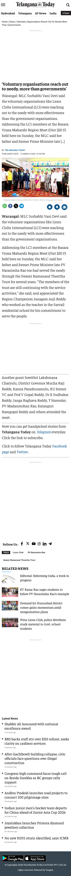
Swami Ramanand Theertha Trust (19, 560)
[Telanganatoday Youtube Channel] (34, 544)
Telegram (43, 431)
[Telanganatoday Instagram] (39, 544)
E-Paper (66, 13)
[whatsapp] (4, 206)
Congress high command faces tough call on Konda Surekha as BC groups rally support (36, 777)
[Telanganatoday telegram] (50, 544)
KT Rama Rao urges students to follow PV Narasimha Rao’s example (44, 591)
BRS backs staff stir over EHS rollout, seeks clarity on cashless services (37, 741)
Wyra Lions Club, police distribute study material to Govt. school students (43, 624)
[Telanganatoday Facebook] (22, 544)
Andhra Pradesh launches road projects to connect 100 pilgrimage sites (36, 794)
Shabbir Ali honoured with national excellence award (31, 725)
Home (5, 21)
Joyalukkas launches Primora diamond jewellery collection (34, 825)
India (53, 13)
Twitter (23, 451)
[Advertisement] (35, 499)
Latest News (10, 718)
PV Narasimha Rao (36, 552)
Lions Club (18, 552)
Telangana (25, 13)
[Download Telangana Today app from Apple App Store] (49, 207)
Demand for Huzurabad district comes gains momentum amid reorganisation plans (41, 607)
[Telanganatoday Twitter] (27, 544)
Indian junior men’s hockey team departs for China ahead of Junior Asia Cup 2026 (36, 809)
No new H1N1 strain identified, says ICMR (36, 838)
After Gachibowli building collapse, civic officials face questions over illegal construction (35, 758)
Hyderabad (8, 13)
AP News (40, 13)
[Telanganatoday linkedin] (44, 544)
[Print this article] (64, 207)
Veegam (49, 869)
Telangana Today (15, 150)
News (12, 21)
